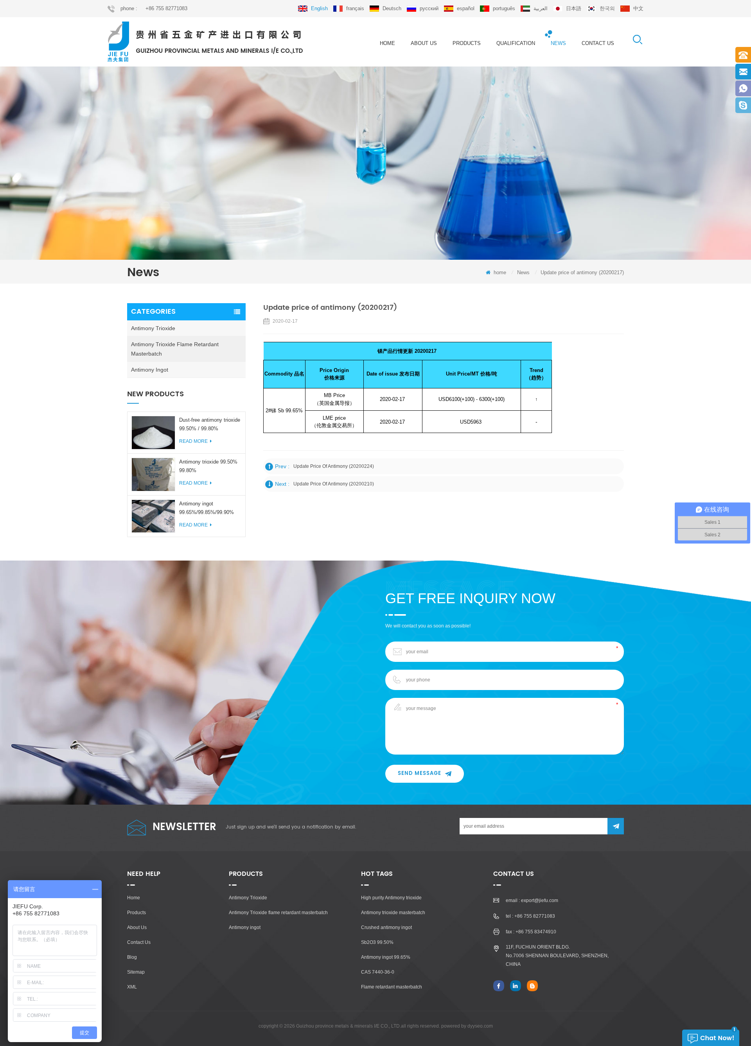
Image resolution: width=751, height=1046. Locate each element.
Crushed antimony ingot (386, 927)
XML (132, 987)
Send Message (419, 773)
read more (193, 441)
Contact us (598, 43)
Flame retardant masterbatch (391, 987)
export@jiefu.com (539, 900)
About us (424, 43)
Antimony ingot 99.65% (385, 957)
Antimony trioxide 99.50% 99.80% (208, 466)
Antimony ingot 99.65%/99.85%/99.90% (206, 508)
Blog (132, 957)
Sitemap (136, 972)
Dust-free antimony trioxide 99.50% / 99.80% (209, 424)
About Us (137, 927)
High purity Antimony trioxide (391, 897)
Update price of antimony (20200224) (333, 466)
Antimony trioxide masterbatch (393, 912)
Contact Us (139, 942)
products (467, 43)
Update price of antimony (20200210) (333, 484)
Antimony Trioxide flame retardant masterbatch (175, 349)
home (387, 43)
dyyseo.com (480, 1026)
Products (136, 912)
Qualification (515, 43)
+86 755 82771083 (166, 8)
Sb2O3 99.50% (377, 942)
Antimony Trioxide (153, 328)
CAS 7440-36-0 (377, 972)
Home (133, 897)
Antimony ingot (149, 370)
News (558, 43)
